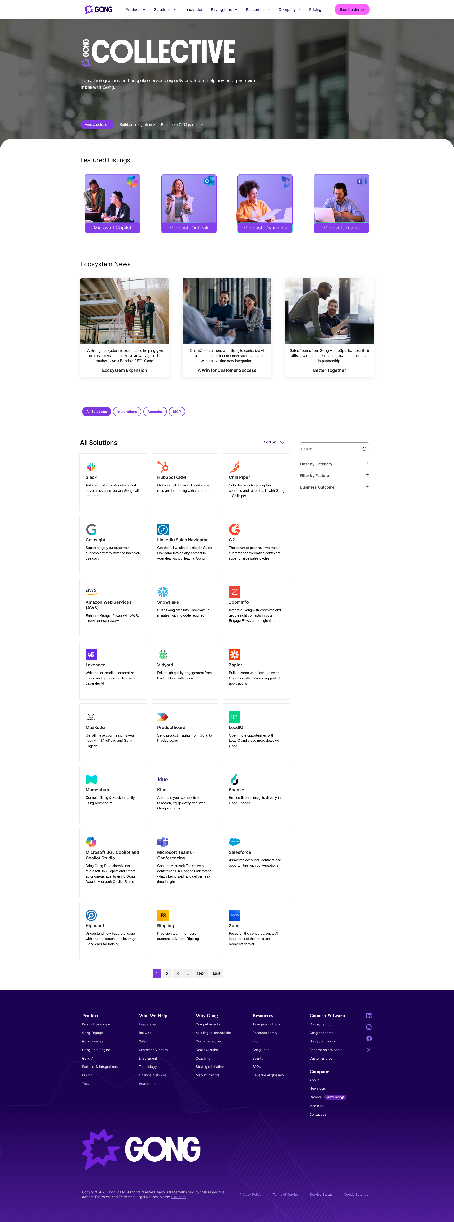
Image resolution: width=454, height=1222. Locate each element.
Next (201, 973)
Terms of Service (286, 1194)
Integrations (127, 411)
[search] (334, 448)
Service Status (321, 1194)
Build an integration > (137, 125)
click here (178, 1197)
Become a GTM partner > (182, 125)
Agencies (155, 411)
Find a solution (97, 124)
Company (287, 9)
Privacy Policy (250, 1194)
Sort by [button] (270, 442)
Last (216, 973)
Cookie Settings (356, 1194)
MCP (177, 411)
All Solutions (96, 411)
